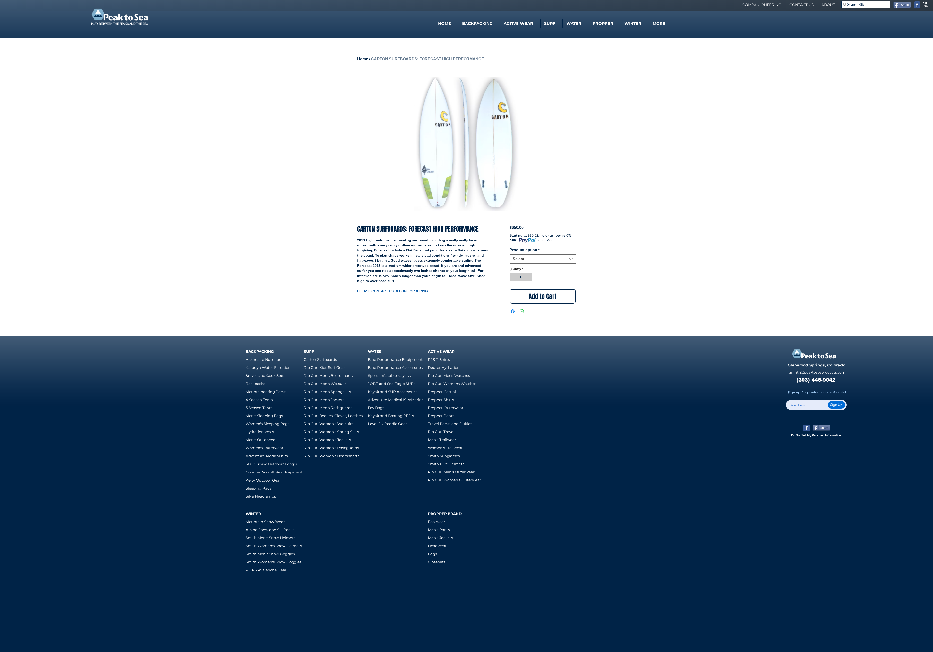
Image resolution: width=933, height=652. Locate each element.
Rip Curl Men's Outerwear (451, 472)
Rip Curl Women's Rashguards (331, 448)
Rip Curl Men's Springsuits (327, 391)
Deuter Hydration (443, 367)
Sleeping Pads (258, 488)
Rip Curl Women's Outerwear (454, 480)
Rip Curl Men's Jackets (324, 399)
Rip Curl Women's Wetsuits (328, 423)
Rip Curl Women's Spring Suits (331, 431)
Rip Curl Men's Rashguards (328, 407)
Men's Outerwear (261, 440)
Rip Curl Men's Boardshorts (328, 375)
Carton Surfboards (320, 359)
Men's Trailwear (442, 440)
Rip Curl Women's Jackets (327, 440)
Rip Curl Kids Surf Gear (324, 367)
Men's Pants (439, 529)
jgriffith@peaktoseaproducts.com (816, 372)
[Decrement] (513, 277)
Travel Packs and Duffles (450, 423)
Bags (432, 554)
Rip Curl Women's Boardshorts (331, 456)
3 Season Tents (259, 407)
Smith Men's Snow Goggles (270, 554)
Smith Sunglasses (444, 456)
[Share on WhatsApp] (522, 311)
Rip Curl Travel (441, 431)
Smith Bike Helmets (446, 464)
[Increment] (528, 277)
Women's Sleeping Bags (267, 423)
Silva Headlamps (261, 496)
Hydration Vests (260, 431)
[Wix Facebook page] (917, 4)
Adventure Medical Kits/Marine (396, 399)
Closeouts (436, 562)
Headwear (437, 546)
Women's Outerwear (264, 448)
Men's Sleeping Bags (264, 415)
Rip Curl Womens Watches (452, 383)
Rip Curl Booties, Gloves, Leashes (333, 415)
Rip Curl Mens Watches (449, 375)
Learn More (545, 240)
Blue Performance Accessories (395, 367)
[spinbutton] (521, 277)
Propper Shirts (441, 399)
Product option (525, 250)
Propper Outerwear (445, 407)
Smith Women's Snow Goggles (273, 562)
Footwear (436, 521)
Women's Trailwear (445, 448)
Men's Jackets (440, 538)
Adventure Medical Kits (267, 456)
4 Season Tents (259, 399)
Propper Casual (442, 391)
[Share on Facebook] (513, 311)
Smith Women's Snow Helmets (274, 546)
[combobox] (543, 259)
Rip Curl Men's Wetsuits (325, 383)
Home (362, 59)
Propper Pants (441, 415)
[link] (926, 4)
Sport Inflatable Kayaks (389, 375)
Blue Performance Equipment (395, 359)
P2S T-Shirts (439, 359)
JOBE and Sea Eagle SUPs (391, 383)
